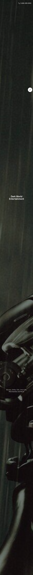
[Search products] (30, 90)
